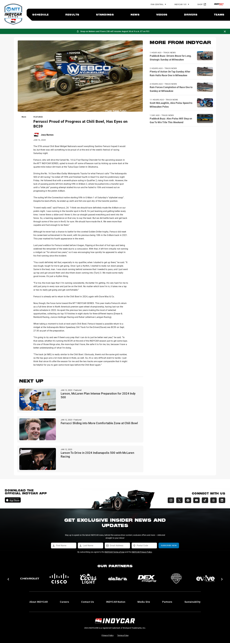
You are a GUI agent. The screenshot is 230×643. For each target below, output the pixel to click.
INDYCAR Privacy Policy (142, 552)
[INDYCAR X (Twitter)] (179, 500)
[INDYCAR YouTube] (196, 500)
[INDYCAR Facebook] (188, 500)
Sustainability (192, 601)
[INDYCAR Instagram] (171, 500)
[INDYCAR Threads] (213, 500)
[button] (8, 579)
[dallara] (118, 578)
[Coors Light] (88, 578)
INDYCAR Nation (115, 601)
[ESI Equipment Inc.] (176, 578)
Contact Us (87, 601)
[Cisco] (59, 578)
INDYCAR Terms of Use (114, 552)
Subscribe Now (169, 545)
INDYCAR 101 (180, 4)
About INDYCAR (38, 601)
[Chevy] (30, 578)
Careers (64, 601)
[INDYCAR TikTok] (205, 500)
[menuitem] (40, 14)
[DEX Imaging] (147, 578)
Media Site (143, 601)
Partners (167, 601)
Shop (200, 4)
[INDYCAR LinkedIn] (222, 500)
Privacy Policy (108, 635)
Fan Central (157, 4)
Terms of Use (122, 635)
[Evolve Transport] (205, 578)
